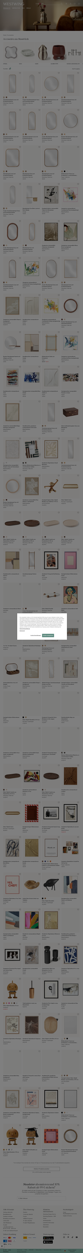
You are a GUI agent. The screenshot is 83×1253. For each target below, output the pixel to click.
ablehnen (22, 627)
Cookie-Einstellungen (35, 635)
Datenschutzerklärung (25, 628)
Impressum (22, 630)
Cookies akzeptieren (48, 635)
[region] (42, 626)
